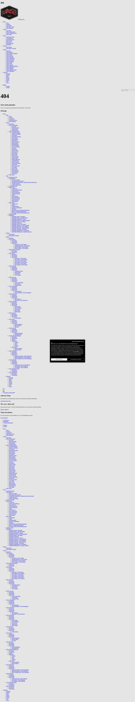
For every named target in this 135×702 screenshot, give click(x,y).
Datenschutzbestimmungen (78, 341)
